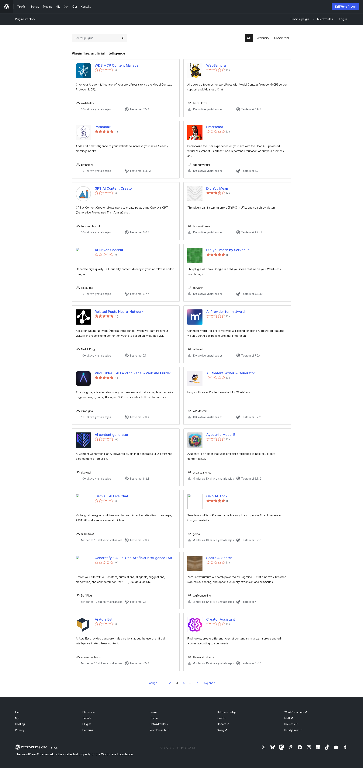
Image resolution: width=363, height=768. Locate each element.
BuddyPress (293, 730)
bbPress (291, 724)
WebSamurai (216, 65)
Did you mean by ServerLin (227, 250)
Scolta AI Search (219, 558)
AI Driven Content (109, 250)
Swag (222, 730)
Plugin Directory (25, 19)
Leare (153, 712)
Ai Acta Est (103, 619)
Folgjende (209, 683)
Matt (288, 718)
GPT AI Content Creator (114, 188)
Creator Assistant (220, 619)
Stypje (154, 718)
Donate (223, 724)
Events (221, 718)
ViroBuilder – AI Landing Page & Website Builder (133, 373)
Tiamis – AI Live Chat (111, 496)
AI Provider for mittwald (225, 312)
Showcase (88, 712)
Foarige (152, 683)
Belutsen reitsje (227, 712)
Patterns (87, 730)
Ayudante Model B (220, 435)
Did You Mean (217, 188)
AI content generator (111, 435)
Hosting (20, 724)
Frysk (54, 747)
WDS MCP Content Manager (117, 65)
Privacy (19, 730)
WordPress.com (295, 712)
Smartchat (214, 127)
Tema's (86, 718)
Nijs (17, 718)
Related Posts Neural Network (119, 312)
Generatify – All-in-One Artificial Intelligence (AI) (133, 558)
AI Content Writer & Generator (230, 373)
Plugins (86, 724)
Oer (17, 712)
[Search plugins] (123, 38)
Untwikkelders (159, 724)
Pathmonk (103, 127)
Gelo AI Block (216, 496)
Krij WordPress (345, 6)
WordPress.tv (160, 730)
